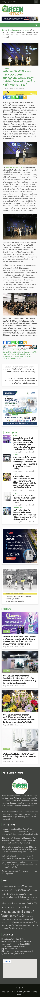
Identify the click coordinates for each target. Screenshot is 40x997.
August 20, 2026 (18, 505)
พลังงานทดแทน (18, 903)
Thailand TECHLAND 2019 (11, 352)
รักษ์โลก (9, 919)
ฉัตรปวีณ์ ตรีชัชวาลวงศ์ (11, 354)
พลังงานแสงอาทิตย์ (12, 911)
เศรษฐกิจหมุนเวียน (24, 925)
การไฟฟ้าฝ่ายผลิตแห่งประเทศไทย (19, 892)
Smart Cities (24, 350)
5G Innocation (11, 350)
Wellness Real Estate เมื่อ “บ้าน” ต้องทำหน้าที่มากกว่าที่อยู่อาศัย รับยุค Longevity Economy (24, 498)
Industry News (17, 508)
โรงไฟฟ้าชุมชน (23, 929)
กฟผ (7, 890)
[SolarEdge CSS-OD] (20, 18)
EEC (15, 886)
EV (22, 886)
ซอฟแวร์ (22, 354)
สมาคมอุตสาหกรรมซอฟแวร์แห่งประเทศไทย (17, 356)
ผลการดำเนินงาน (9, 900)
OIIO (17, 350)
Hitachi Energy (28, 886)
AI (2, 886)
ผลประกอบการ (18, 900)
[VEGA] (20, 92)
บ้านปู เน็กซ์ (34, 897)
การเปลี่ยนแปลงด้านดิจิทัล (28, 352)
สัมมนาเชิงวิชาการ (28, 922)
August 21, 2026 (18, 452)
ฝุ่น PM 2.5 (33, 900)
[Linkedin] (21, 97)
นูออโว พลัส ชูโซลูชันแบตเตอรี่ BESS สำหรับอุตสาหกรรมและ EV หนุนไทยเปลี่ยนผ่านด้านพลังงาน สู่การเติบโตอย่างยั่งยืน (24, 514)
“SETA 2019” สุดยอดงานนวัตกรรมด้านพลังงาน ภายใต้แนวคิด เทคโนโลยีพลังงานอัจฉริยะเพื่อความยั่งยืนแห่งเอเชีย (20, 380)
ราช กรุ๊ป (15, 919)
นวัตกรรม (28, 354)
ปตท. (3, 900)
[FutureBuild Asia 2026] (20, 346)
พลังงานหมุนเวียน (20, 907)
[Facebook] (5, 97)
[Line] (17, 97)
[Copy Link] (25, 97)
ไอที (20, 358)
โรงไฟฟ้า (13, 928)
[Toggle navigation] (4, 25)
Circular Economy (8, 886)
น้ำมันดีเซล (22, 897)
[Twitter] (9, 97)
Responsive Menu (36, 1)
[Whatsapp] (13, 97)
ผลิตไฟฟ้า (26, 900)
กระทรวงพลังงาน (21, 890)
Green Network (19, 88)
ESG (18, 886)
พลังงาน (5, 903)
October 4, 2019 (8, 88)
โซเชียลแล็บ (14, 358)
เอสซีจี (33, 926)
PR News (6, 68)
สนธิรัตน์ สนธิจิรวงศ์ (14, 922)
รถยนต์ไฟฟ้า (17, 916)
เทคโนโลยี (6, 358)
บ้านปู (28, 897)
